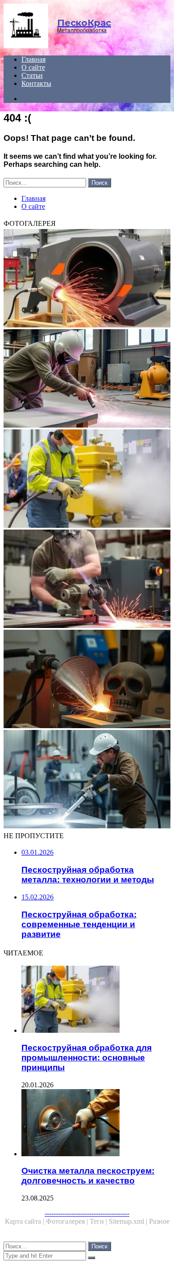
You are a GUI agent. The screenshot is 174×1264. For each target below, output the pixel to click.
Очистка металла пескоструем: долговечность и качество (87, 1175)
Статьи (32, 75)
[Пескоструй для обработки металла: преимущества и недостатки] (87, 279)
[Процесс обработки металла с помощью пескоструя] (87, 680)
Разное (159, 1221)
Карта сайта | (25, 1221)
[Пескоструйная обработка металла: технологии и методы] (87, 580)
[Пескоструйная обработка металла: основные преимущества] (87, 780)
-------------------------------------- (87, 1213)
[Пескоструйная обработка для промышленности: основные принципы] (87, 479)
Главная (33, 59)
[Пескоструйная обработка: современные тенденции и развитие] (87, 379)
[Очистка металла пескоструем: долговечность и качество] (95, 1123)
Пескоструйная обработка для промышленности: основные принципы (86, 1057)
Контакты (36, 83)
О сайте (33, 67)
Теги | (99, 1221)
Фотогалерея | (68, 1221)
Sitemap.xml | (129, 1221)
